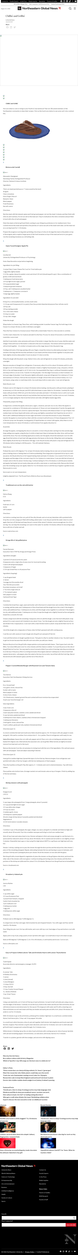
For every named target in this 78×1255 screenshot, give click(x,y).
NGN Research (43, 1196)
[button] (70, 8)
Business (4, 1187)
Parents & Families (52, 1)
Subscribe (70, 1225)
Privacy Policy (29, 1252)
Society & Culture (7, 1198)
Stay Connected (7, 1221)
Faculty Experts (14, 1)
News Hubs (43, 1189)
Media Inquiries (33, 1)
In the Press (23, 1)
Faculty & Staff (43, 1199)
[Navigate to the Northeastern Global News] (39, 8)
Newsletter (42, 1)
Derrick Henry (10, 20)
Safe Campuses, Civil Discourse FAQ (39, 4)
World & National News (8, 1173)
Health (4, 1194)
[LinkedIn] (11, 27)
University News (6, 1170)
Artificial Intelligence (8, 1191)
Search (4, 1214)
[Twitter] (14, 27)
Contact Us (5, 1)
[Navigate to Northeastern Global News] (39, 1165)
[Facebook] (7, 27)
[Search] (74, 1218)
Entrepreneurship (7, 1180)
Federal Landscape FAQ (57, 4)
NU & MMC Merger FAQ (20, 4)
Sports (4, 1201)
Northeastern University (15, 1252)
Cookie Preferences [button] (42, 1252)
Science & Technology (8, 1177)
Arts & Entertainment (8, 1184)
